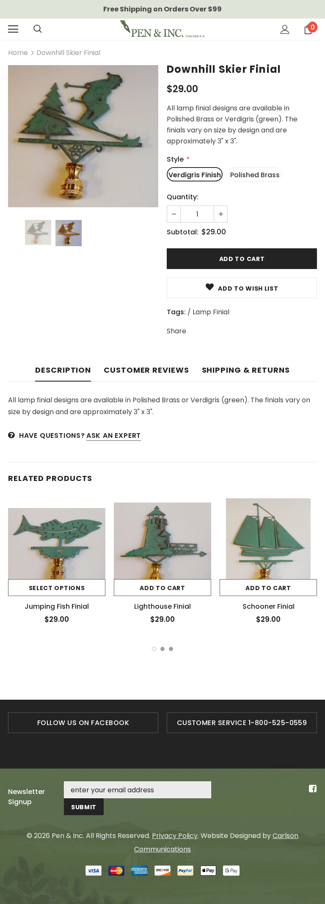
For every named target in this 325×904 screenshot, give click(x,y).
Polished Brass (255, 175)
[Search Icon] (37, 29)
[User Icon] (285, 29)
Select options (57, 588)
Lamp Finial (211, 312)
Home (18, 53)
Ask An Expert (113, 435)
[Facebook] (311, 789)
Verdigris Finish (194, 175)
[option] (83, 136)
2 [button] (162, 649)
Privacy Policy (175, 836)
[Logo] (162, 28)
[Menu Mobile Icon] (13, 29)
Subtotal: (182, 232)
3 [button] (171, 649)
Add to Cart (162, 588)
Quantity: (182, 197)
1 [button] (154, 649)
